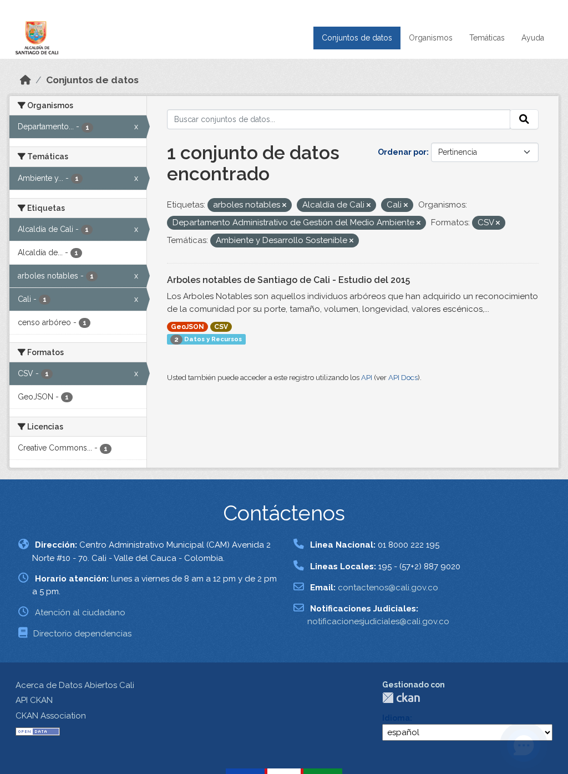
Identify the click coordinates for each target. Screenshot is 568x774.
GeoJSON (187, 327)
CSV (221, 327)
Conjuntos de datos (357, 37)
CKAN (401, 698)
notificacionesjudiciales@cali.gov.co (378, 621)
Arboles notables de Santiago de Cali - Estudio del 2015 (288, 280)
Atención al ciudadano (80, 613)
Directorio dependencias (82, 634)
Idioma (396, 718)
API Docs (403, 377)
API (366, 377)
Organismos (431, 37)
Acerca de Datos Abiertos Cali (75, 685)
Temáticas (487, 37)
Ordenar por (402, 152)
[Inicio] (25, 79)
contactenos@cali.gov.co (388, 588)
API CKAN (34, 700)
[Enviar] (524, 119)
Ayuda (532, 37)
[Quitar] (284, 205)
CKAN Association (51, 716)
